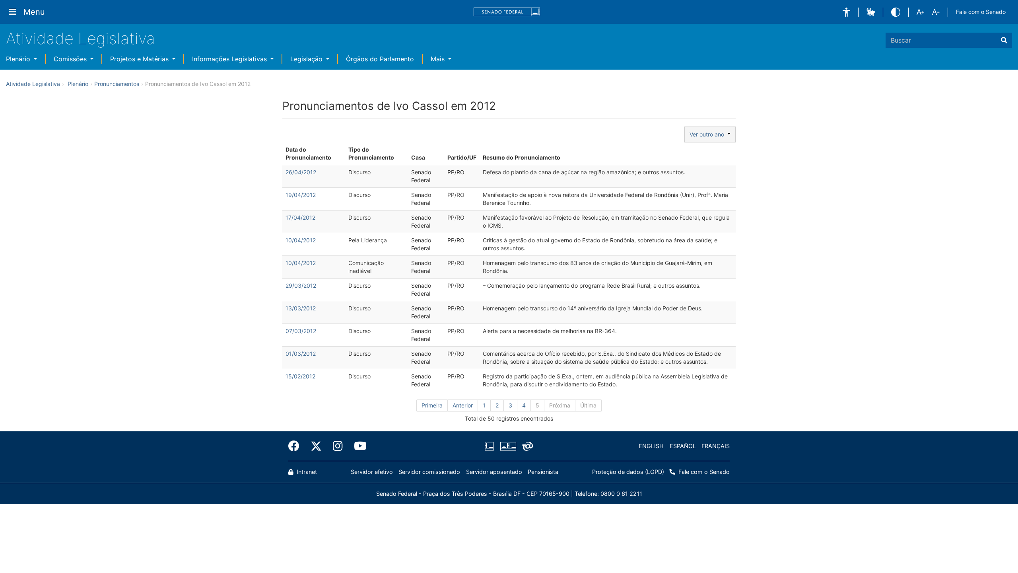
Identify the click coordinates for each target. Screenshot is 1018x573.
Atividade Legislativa (80, 38)
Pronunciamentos (116, 83)
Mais (439, 59)
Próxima (559, 405)
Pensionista (543, 471)
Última (588, 405)
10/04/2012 (301, 240)
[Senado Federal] (507, 12)
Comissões (71, 59)
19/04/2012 (301, 194)
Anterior (463, 405)
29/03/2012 (301, 285)
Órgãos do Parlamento (380, 59)
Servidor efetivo (372, 471)
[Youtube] (357, 446)
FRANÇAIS (715, 445)
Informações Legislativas (230, 59)
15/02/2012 (300, 376)
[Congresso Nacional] (508, 446)
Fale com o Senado (981, 11)
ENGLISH (651, 445)
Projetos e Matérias (140, 59)
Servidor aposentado (494, 471)
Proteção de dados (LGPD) (628, 471)
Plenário (19, 59)
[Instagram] (337, 446)
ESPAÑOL (683, 445)
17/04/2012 (300, 217)
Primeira (432, 405)
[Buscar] (1004, 40)
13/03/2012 (301, 308)
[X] (316, 446)
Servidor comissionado (429, 471)
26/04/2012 (301, 172)
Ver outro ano (708, 134)
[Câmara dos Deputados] (491, 446)
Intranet (306, 471)
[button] (846, 12)
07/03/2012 (301, 330)
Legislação (307, 59)
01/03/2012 (301, 353)
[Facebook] (296, 446)
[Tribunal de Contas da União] (526, 446)
